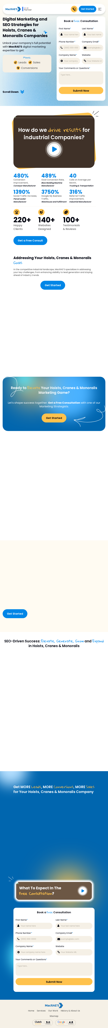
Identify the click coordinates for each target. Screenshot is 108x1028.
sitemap (54, 1016)
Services (41, 1010)
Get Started (87, 9)
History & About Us (70, 1010)
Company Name (68, 55)
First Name (65, 28)
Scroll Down (11, 92)
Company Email (90, 41)
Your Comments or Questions (74, 68)
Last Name (88, 28)
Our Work (53, 1010)
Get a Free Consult (30, 240)
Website (86, 55)
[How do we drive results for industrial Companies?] (54, 117)
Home (31, 1010)
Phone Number (67, 41)
